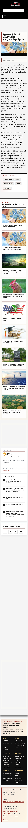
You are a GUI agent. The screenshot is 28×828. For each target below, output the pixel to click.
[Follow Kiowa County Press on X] (5, 532)
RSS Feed (17, 776)
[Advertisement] (14, 598)
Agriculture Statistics (11, 179)
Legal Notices (7, 767)
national (7, 188)
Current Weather (19, 756)
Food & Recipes (7, 773)
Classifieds (6, 780)
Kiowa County (19, 740)
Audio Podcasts (7, 778)
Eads (16, 748)
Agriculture (8, 183)
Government (6, 756)
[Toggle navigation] (4, 16)
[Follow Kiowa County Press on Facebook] (10, 532)
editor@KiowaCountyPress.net (13, 802)
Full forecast (6, 470)
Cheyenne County (20, 743)
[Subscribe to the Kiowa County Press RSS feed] (16, 532)
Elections (5, 749)
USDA (18, 183)
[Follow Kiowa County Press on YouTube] (21, 532)
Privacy (17, 782)
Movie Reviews (7, 776)
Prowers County (19, 745)
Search (17, 773)
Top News (6, 740)
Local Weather (19, 767)
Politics (5, 747)
